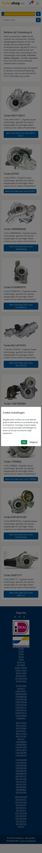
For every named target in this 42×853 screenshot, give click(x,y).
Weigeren (34, 442)
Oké (24, 442)
